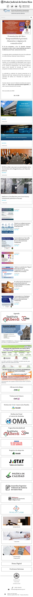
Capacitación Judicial (16, 428)
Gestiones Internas (17, 569)
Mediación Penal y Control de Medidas (16, 415)
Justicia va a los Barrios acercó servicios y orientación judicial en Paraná (15, 198)
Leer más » (4, 119)
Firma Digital (17, 563)
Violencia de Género (16, 396)
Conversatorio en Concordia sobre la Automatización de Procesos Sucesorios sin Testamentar (22, 240)
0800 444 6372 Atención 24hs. (26, 6)
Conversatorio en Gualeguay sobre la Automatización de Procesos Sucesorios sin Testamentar (22, 299)
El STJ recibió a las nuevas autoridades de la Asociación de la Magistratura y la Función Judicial (16, 169)
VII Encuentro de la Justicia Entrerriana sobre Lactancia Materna (16, 382)
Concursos (16, 541)
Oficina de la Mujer (16, 387)
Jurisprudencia (16, 527)
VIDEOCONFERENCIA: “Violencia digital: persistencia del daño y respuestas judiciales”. (15, 341)
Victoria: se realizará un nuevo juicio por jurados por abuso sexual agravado (22, 225)
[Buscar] (31, 17)
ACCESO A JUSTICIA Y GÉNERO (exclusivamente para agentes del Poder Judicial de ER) (15, 362)
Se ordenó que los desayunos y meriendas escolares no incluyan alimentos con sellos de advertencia (22, 284)
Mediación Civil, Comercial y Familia (16, 405)
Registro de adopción (16, 450)
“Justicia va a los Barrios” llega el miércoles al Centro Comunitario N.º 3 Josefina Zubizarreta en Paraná (22, 269)
